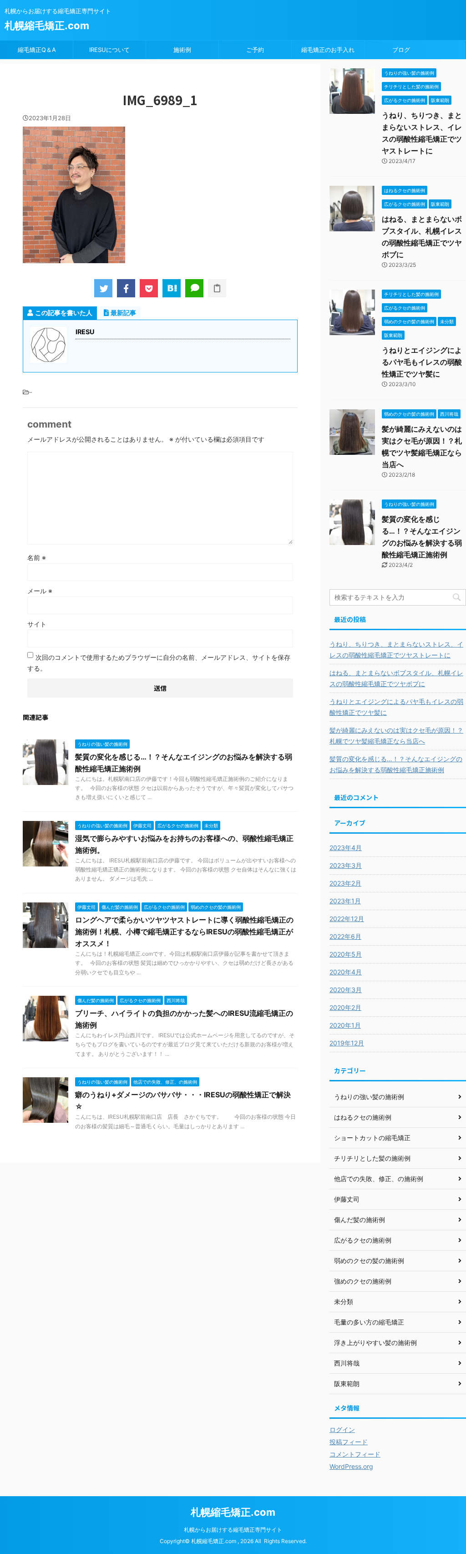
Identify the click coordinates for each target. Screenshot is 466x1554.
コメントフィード (354, 1454)
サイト (36, 624)
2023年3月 (345, 865)
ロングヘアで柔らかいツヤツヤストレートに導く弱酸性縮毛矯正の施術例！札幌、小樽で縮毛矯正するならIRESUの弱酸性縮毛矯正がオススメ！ (184, 931)
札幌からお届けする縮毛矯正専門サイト (233, 1529)
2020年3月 (345, 990)
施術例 (182, 49)
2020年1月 (345, 1025)
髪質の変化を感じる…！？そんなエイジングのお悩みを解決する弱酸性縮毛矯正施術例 (395, 764)
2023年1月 (345, 901)
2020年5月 (345, 954)
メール (39, 591)
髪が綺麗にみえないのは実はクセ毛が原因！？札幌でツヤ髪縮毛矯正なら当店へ (396, 735)
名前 (36, 557)
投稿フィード (348, 1442)
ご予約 (255, 49)
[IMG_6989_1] (171, 288)
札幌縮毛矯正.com (47, 25)
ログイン (342, 1429)
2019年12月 (346, 1043)
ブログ (401, 49)
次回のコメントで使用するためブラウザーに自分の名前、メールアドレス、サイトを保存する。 (158, 662)
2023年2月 (345, 883)
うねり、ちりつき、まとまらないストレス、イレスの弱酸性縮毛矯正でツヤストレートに (396, 649)
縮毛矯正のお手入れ (328, 49)
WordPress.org (351, 1466)
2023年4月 (345, 847)
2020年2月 (345, 1007)
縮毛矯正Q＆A (37, 49)
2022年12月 (346, 918)
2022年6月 (345, 936)
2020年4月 (345, 972)
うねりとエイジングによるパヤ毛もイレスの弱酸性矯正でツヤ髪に (422, 362)
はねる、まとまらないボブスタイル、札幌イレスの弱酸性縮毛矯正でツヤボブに (396, 678)
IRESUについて (109, 49)
